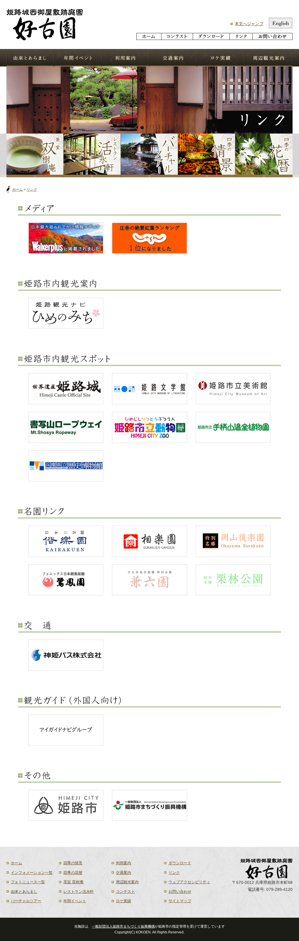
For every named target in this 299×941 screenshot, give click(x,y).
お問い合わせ (272, 36)
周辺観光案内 (268, 57)
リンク (241, 36)
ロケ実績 (220, 57)
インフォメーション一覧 (32, 872)
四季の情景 (206, 155)
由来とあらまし (30, 57)
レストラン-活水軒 (92, 155)
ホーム (148, 36)
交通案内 (173, 57)
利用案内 (125, 57)
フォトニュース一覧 (28, 882)
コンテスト (177, 36)
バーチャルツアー (149, 155)
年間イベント (78, 57)
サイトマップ (179, 901)
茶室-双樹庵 (35, 155)
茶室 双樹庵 (73, 882)
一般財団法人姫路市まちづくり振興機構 (123, 926)
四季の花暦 (264, 155)
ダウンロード (211, 36)
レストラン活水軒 (78, 891)
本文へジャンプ (249, 23)
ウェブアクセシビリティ (189, 882)
